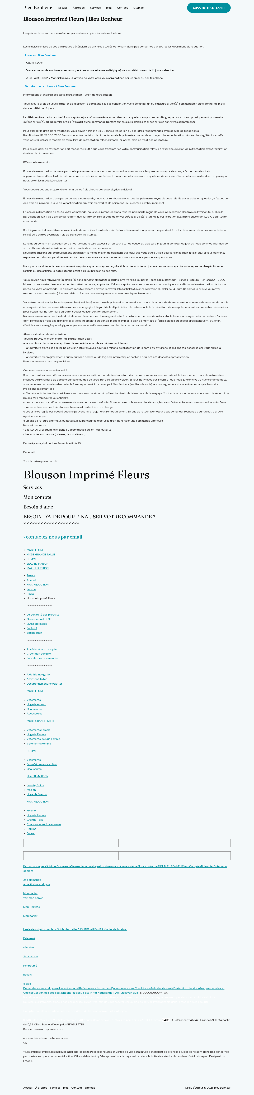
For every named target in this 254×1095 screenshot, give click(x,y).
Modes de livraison (115, 929)
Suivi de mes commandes (42, 658)
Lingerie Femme (36, 734)
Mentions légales (70, 993)
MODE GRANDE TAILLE (41, 721)
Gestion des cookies (46, 993)
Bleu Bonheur (37, 7)
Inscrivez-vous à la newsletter (119, 866)
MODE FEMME (35, 691)
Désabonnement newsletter (44, 683)
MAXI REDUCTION (38, 801)
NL (162, 866)
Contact (122, 7)
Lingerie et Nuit (36, 704)
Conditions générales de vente (154, 988)
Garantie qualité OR (39, 619)
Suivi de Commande (58, 866)
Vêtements (34, 700)
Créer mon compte (39, 653)
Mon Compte (191, 866)
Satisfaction (34, 633)
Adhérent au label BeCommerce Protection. (83, 988)
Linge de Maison (37, 794)
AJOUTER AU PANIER (91, 929)
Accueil (62, 7)
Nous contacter (148, 866)
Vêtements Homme (39, 743)
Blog (109, 7)
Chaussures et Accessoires (44, 824)
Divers (31, 833)
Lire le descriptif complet (39, 929)
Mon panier (30, 916)
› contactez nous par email (52, 537)
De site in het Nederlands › (97, 993)
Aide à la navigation (39, 674)
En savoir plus (129, 993)
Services (95, 7)
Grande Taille (35, 820)
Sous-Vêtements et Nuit (42, 764)
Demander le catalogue (85, 866)
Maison (31, 790)
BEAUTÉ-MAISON (37, 776)
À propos (79, 7)
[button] (209, 8)
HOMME (32, 751)
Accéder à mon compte (42, 649)
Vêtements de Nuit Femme (43, 739)
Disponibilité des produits (43, 614)
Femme (31, 810)
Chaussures (34, 709)
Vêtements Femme (38, 730)
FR (159, 866)
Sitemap (138, 7)
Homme (31, 829)
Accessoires (34, 713)
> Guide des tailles (66, 929)
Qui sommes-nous (123, 988)
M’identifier (207, 866)
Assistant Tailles (37, 679)
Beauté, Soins (35, 785)
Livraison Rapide (37, 624)
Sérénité (32, 628)
